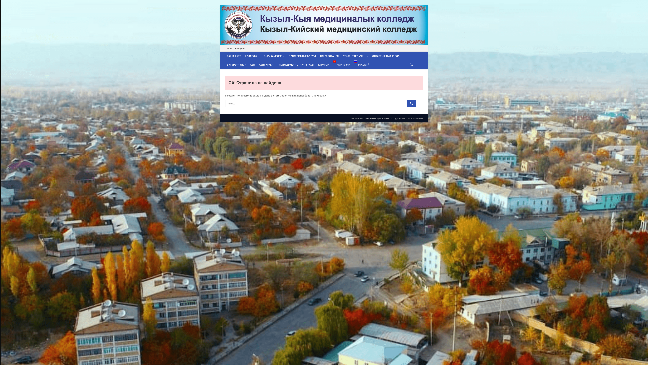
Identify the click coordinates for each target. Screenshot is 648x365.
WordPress (384, 118)
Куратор (323, 64)
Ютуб (229, 48)
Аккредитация (329, 56)
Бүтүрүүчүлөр (236, 64)
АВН (252, 64)
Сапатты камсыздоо (386, 56)
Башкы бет (234, 56)
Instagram (240, 48)
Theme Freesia (371, 118)
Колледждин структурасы (296, 64)
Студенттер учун (354, 56)
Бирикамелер (273, 56)
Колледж (251, 56)
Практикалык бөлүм (302, 56)
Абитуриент (267, 64)
